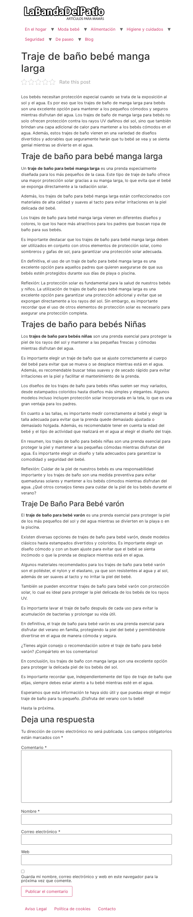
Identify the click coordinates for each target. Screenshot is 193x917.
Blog (89, 39)
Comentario (34, 747)
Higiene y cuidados (145, 29)
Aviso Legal (36, 908)
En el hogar (35, 29)
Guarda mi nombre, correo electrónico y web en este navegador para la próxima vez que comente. (89, 879)
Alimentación (103, 29)
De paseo (65, 39)
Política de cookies (72, 908)
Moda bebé (68, 29)
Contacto (107, 908)
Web (25, 852)
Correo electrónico (40, 832)
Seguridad (34, 39)
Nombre (30, 811)
